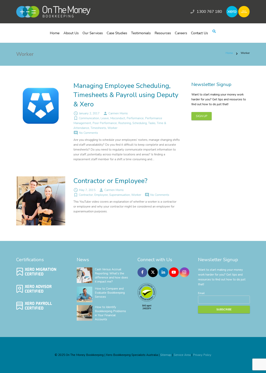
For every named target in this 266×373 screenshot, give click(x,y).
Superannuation (119, 195)
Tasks (151, 123)
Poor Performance (104, 123)
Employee (101, 195)
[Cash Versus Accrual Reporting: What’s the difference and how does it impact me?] (84, 275)
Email (201, 293)
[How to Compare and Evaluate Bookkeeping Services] (84, 294)
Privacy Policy (202, 355)
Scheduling (139, 123)
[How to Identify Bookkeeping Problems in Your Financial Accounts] (84, 313)
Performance (135, 118)
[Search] (214, 31)
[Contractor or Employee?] (40, 200)
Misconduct (117, 118)
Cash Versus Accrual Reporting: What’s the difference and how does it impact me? (111, 275)
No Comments (88, 133)
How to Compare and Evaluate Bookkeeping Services (110, 293)
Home (229, 53)
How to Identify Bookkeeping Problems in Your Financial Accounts (110, 313)
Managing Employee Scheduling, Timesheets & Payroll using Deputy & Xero (125, 95)
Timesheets (98, 128)
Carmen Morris (118, 113)
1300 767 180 (209, 11)
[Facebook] (142, 272)
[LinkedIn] (163, 272)
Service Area (182, 355)
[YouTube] (174, 272)
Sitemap (165, 355)
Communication (89, 118)
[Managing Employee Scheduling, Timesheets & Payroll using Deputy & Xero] (40, 105)
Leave (104, 118)
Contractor (86, 195)
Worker (112, 128)
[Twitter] (153, 272)
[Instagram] (184, 272)
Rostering (124, 123)
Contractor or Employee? (110, 180)
